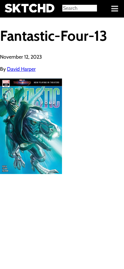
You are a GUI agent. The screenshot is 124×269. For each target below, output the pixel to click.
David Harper (21, 69)
